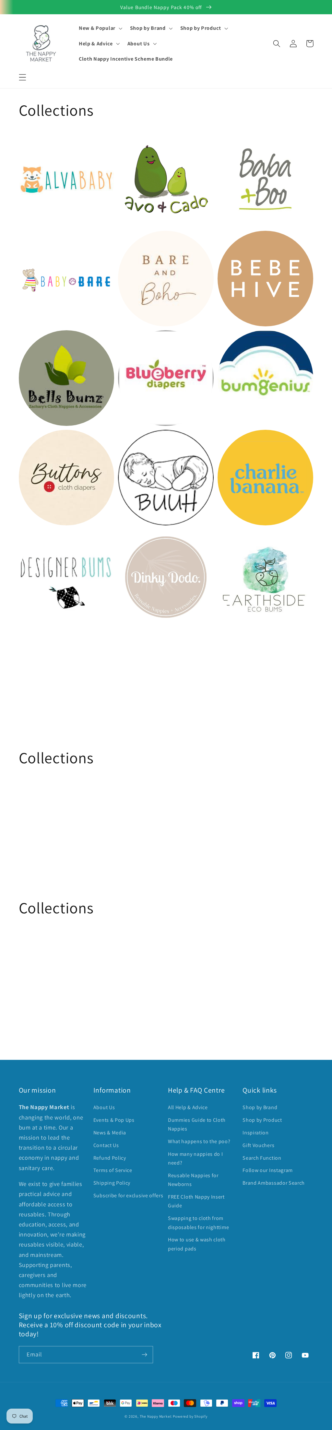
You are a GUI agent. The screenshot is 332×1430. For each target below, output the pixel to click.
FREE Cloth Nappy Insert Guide (196, 1201)
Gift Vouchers (258, 1145)
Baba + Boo (235, 142)
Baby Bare (35, 241)
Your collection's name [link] (61, 672)
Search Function (262, 1158)
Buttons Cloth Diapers (53, 440)
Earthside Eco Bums (248, 540)
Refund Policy (109, 1158)
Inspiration (256, 1132)
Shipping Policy (111, 1182)
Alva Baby (34, 142)
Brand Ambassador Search (274, 1182)
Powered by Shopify (190, 1416)
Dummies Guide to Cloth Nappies (197, 1124)
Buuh (126, 440)
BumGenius (236, 341)
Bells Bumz (36, 341)
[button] (22, 77)
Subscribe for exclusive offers (128, 1195)
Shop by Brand (260, 1107)
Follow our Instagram (268, 1170)
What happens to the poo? (199, 1141)
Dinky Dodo (136, 540)
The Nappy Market (156, 1416)
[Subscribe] (144, 1355)
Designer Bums (42, 540)
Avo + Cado (135, 142)
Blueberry (133, 341)
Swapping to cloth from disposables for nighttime (198, 1222)
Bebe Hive (233, 241)
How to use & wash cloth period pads (197, 1244)
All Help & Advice (188, 1107)
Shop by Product (262, 1120)
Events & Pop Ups (114, 1120)
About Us (104, 1107)
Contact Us (106, 1145)
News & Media (109, 1132)
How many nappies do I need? (195, 1158)
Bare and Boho (141, 241)
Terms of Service (112, 1170)
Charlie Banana (241, 440)
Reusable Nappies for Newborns (193, 1180)
